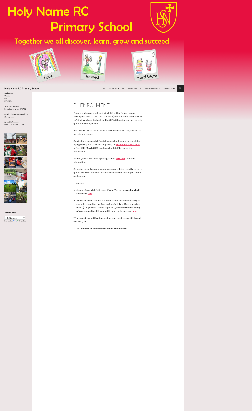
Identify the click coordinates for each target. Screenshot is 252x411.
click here (120, 158)
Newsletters (169, 88)
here (90, 193)
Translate (22, 221)
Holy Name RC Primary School (22, 88)
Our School (133, 88)
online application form (128, 144)
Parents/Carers (151, 88)
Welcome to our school (114, 88)
